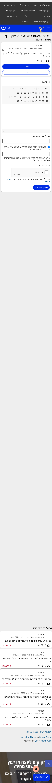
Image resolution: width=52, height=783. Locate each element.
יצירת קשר (26, 22)
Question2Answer (43, 741)
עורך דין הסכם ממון (27, 11)
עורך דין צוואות (10, 5)
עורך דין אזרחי (44, 16)
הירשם (47, 181)
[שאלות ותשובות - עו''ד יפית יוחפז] (41, 31)
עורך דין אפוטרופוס (13, 16)
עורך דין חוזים (11, 11)
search (9, 28)
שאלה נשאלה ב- (36, 48)
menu (49, 28)
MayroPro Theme (28, 737)
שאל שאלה (41, 777)
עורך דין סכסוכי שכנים (42, 22)
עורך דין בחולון (29, 16)
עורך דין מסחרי (44, 11)
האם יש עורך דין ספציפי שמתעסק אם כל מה (28, 641)
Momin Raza (45, 737)
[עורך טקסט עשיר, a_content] (26, 116)
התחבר (10, 179)
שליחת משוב (45, 732)
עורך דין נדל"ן (25, 5)
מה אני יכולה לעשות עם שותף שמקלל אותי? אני (26, 679)
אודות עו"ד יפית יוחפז (42, 5)
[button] (42, 88)
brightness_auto (35, 769)
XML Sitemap (32, 732)
